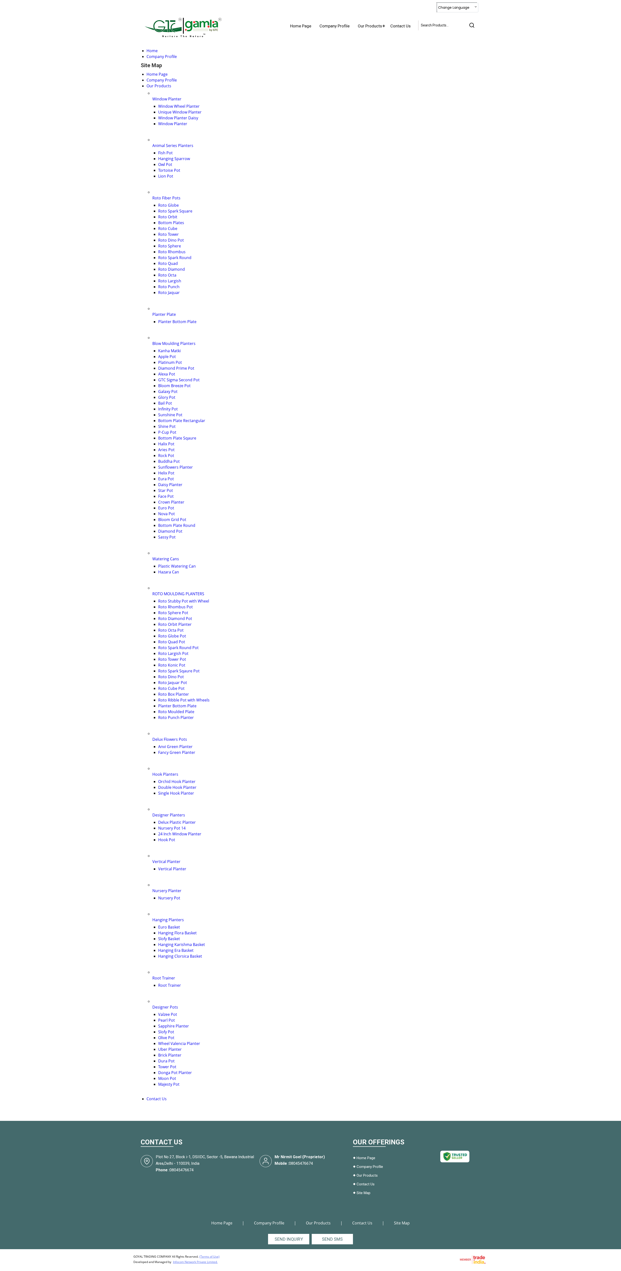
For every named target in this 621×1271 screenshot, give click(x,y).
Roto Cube (167, 228)
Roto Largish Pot (173, 653)
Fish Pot (165, 152)
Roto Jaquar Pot (172, 682)
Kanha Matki (169, 350)
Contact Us (400, 26)
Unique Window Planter (180, 112)
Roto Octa (167, 275)
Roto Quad (168, 263)
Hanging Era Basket (176, 950)
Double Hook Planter (177, 787)
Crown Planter (171, 502)
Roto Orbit (167, 217)
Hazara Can (168, 572)
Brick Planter (169, 1055)
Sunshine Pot (170, 414)
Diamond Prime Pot (176, 368)
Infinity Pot (168, 409)
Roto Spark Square (175, 211)
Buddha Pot (169, 461)
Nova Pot (166, 513)
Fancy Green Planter (176, 752)
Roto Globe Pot (172, 636)
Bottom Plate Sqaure (177, 438)
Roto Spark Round (174, 257)
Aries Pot (166, 449)
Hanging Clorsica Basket (180, 956)
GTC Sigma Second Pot (179, 380)
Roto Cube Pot (171, 688)
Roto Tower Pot (172, 659)
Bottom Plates (171, 222)
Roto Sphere (169, 246)
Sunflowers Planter (175, 467)
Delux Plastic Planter (177, 822)
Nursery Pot (169, 898)
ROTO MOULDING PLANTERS (178, 593)
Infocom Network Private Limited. (195, 1262)
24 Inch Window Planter (179, 834)
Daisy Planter (170, 484)
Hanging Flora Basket (177, 933)
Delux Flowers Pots (169, 739)
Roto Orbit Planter (175, 624)
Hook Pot (166, 839)
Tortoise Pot (169, 170)
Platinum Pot (170, 362)
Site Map (363, 1193)
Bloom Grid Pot (172, 519)
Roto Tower (168, 234)
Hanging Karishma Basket (181, 944)
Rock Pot (166, 455)
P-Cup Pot (167, 432)
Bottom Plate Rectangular (181, 420)
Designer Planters (168, 815)
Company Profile (334, 26)
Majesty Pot (169, 1084)
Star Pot (165, 490)
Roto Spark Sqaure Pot (179, 671)
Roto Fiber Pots (166, 198)
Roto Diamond (171, 269)
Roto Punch (169, 286)
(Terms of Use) (209, 1257)
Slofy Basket (169, 938)
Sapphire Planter (173, 1026)
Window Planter (166, 99)
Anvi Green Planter (175, 746)
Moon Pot (167, 1078)
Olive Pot (166, 1037)
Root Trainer (163, 978)
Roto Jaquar (169, 292)
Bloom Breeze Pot (174, 385)
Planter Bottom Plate (177, 321)
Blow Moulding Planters (174, 343)
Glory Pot (166, 397)
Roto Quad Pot (171, 641)
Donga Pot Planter (175, 1072)
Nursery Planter (166, 890)
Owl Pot (165, 164)
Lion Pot (165, 176)
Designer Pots (165, 1007)
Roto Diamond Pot (175, 618)
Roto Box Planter (173, 694)
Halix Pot (166, 444)
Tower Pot (167, 1066)
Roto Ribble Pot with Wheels (184, 700)
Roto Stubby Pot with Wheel (183, 601)
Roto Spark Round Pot (178, 647)
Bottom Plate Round (176, 525)
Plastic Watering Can (177, 566)
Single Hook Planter (176, 793)
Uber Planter (170, 1049)
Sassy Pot (167, 537)
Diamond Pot (170, 531)
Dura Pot (166, 1061)
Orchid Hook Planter (177, 781)
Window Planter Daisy (178, 118)
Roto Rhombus (172, 251)
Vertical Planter (166, 861)
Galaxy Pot (168, 391)
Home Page (300, 26)
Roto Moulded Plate (176, 711)
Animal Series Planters (172, 145)
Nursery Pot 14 (172, 828)
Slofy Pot (166, 1032)
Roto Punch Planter (176, 717)
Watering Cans (165, 559)
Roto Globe (168, 205)
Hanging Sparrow (174, 158)
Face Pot (166, 496)
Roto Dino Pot (171, 240)
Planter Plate (164, 314)
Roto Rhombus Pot (175, 607)
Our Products (370, 26)
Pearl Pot (166, 1020)
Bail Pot (165, 403)
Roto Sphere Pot (173, 612)
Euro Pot (166, 508)
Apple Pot (167, 356)
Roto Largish (169, 281)
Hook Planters (165, 774)
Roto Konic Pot (171, 665)
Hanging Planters (168, 919)
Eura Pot (166, 478)
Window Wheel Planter (179, 106)
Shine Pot (167, 426)
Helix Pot (166, 473)
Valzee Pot (167, 1014)
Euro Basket (169, 927)
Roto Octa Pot (171, 630)
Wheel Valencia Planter (179, 1043)
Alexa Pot (166, 374)
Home (152, 50)
